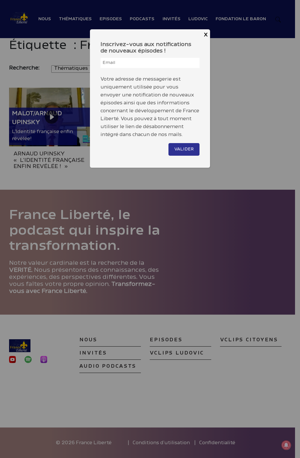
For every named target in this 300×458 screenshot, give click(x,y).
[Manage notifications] (286, 445)
